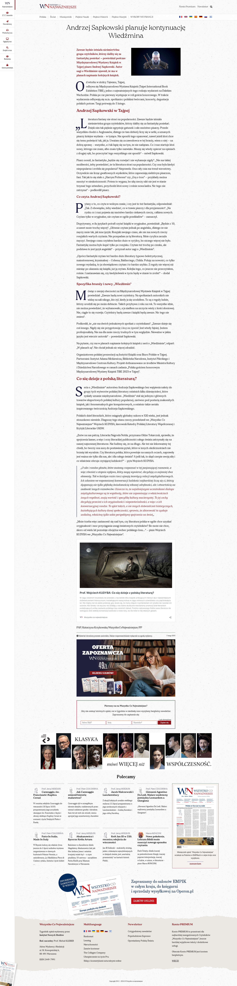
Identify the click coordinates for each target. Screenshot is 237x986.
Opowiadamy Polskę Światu (141, 940)
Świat (53, 17)
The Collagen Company (94, 952)
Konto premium (7, 68)
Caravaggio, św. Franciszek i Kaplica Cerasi (46, 795)
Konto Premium (187, 7)
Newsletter (202, 7)
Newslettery (7, 24)
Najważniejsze (7, 7)
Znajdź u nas (7, 50)
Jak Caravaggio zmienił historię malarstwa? (81, 795)
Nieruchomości (91, 944)
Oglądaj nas (7, 42)
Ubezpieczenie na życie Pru (96, 956)
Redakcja (7, 59)
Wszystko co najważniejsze (134, 981)
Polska (43, 17)
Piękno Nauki (82, 17)
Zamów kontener (91, 948)
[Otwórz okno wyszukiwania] (211, 7)
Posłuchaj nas (7, 33)
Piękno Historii (100, 17)
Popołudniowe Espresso (139, 936)
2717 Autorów (7, 15)
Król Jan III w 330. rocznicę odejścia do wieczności (117, 839)
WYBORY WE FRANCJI (141, 17)
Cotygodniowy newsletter (140, 931)
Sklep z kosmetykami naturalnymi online (102, 960)
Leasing (87, 940)
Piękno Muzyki (119, 17)
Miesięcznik (66, 17)
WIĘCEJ (175, 960)
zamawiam (195, 864)
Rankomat (88, 936)
